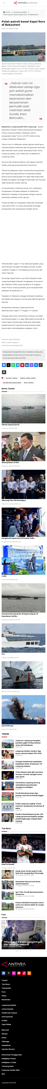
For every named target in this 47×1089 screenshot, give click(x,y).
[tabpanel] (23, 934)
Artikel (4, 1021)
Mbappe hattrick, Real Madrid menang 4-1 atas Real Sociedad (22, 863)
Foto (4, 915)
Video (4, 996)
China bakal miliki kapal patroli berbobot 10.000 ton (23, 653)
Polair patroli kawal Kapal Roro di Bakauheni (20, 15)
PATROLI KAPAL (12, 378)
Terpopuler (6, 988)
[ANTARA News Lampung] (26, 3)
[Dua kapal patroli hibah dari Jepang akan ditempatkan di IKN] (23, 446)
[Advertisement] (23, 236)
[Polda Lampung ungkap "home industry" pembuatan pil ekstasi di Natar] (8, 807)
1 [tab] (17, 951)
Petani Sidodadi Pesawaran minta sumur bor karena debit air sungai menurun (30, 905)
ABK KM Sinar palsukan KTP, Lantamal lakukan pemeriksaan (22, 724)
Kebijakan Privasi (9, 1059)
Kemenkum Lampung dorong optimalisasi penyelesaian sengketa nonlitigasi (28, 785)
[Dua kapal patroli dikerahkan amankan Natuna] (22, 675)
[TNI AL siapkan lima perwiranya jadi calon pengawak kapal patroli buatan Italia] (23, 522)
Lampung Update (20, 12)
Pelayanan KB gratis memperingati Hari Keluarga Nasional (23, 943)
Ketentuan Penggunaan (12, 1055)
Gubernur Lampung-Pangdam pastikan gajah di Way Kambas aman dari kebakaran (28, 743)
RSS (3, 1074)
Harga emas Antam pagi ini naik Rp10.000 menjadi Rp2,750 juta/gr (29, 872)
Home (8, 12)
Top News (6, 828)
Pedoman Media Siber (11, 1070)
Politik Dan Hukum (9, 1013)
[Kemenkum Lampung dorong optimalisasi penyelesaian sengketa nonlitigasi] (8, 786)
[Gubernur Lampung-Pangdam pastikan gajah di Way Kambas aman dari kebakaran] (8, 744)
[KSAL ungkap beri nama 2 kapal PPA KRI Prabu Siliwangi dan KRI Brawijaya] (23, 484)
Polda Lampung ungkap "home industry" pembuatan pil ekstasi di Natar (30, 806)
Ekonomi (5, 1030)
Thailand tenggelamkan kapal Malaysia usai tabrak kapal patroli (21, 423)
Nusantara (6, 1000)
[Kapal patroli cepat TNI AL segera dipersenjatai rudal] (23, 560)
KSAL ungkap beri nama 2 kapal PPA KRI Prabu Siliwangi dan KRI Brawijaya (22, 499)
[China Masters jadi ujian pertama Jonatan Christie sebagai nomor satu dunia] (8, 775)
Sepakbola (6, 1045)
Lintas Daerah (7, 1009)
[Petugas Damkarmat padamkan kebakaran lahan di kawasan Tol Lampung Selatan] (8, 765)
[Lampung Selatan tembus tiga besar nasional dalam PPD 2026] (8, 754)
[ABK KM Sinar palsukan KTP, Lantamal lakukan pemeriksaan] (23, 710)
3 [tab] (23, 951)
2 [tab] (20, 951)
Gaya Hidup (6, 1024)
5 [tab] (30, 951)
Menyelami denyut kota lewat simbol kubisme (28, 883)
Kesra (4, 1038)
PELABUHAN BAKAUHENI (12, 383)
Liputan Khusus (8, 1049)
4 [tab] (27, 951)
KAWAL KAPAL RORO (28, 378)
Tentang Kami (7, 1066)
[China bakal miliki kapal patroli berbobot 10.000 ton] (23, 638)
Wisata (4, 1034)
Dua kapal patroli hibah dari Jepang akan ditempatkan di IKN (20, 461)
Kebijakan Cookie (9, 1062)
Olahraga (5, 1041)
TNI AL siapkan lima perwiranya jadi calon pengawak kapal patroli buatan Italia (20, 537)
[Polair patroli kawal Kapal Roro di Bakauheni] (23, 848)
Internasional (7, 1017)
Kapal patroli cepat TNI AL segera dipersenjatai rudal (22, 575)
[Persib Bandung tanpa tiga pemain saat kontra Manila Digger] (8, 796)
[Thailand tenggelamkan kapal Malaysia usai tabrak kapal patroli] (23, 408)
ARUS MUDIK (28, 383)
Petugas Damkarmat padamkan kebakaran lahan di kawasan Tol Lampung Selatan (29, 764)
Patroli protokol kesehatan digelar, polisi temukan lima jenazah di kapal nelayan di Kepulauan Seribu (20, 613)
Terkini (4, 980)
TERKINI (5, 734)
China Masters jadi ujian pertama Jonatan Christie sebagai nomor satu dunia (29, 774)
